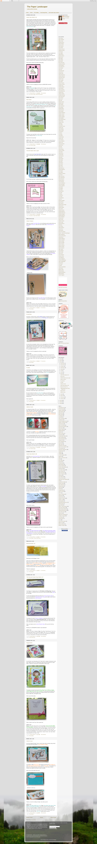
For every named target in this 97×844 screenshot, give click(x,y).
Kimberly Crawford (62, 173)
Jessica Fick (61, 142)
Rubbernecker (61, 486)
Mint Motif (60, 461)
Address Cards (29, 407)
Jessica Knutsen (61, 143)
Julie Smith (60, 161)
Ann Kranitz (61, 51)
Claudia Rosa (61, 92)
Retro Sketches (61, 484)
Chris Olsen (61, 81)
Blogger (54, 839)
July (61, 370)
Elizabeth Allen (61, 108)
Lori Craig (60, 192)
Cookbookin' (61, 419)
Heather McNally (61, 116)
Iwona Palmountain (62, 119)
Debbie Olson (61, 103)
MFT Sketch (61, 460)
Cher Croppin (61, 80)
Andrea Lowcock (61, 49)
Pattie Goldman (61, 227)
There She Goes (32, 637)
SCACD (60, 488)
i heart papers (61, 448)
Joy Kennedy (61, 154)
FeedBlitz (55, 828)
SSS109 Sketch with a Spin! (32, 150)
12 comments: (43, 570)
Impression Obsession (63, 449)
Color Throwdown (62, 418)
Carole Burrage (61, 70)
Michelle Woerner (62, 215)
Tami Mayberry (61, 257)
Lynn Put (60, 199)
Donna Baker (61, 107)
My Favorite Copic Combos (54, 12)
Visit (63, 287)
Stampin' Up (61, 499)
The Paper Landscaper (37, 6)
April (62, 394)
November (63, 364)
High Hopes (61, 444)
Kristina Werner (61, 180)
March (62, 395)
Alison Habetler (61, 39)
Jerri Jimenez (61, 139)
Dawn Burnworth (61, 96)
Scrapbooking (61, 490)
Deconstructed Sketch (62, 426)
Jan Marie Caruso (62, 126)
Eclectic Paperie (61, 429)
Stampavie (60, 495)
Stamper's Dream (62, 498)
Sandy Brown (61, 237)
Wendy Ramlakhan (62, 272)
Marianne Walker (62, 200)
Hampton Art (61, 440)
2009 (61, 401)
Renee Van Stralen (62, 231)
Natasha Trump (61, 220)
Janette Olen (61, 127)
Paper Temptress (62, 473)
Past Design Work (43, 12)
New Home (28, 99)
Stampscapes (61, 503)
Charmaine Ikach (62, 77)
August (62, 369)
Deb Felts (60, 100)
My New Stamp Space (62, 467)
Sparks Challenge (62, 494)
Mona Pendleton (61, 216)
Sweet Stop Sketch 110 (31, 17)
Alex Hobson (61, 38)
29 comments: (43, 93)
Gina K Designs (61, 437)
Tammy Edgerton (62, 258)
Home (27, 12)
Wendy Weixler (61, 273)
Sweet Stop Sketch (39, 94)
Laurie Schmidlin (61, 184)
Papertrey (60, 475)
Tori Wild (60, 265)
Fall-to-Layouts (61, 433)
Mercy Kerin (61, 208)
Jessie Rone (61, 145)
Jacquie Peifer (61, 122)
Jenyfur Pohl (61, 138)
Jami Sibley (61, 124)
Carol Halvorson (61, 66)
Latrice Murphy (61, 181)
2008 (61, 403)
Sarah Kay (60, 487)
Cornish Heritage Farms (63, 421)
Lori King (60, 193)
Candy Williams (61, 65)
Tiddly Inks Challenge (62, 514)
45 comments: (43, 812)
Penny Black (31, 362)
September (63, 367)
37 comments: (43, 361)
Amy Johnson (61, 46)
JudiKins (60, 452)
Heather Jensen (61, 115)
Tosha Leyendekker (62, 266)
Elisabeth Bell (61, 430)
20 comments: (43, 447)
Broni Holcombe (61, 62)
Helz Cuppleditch (62, 441)
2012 (61, 360)
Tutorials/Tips (61, 518)
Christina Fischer (62, 84)
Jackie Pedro (61, 120)
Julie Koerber (61, 158)
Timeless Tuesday (62, 515)
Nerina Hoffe (61, 222)
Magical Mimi (29, 642)
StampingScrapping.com (63, 502)
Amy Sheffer (61, 47)
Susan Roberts (61, 254)
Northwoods (61, 468)
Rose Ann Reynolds (62, 235)
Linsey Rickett (61, 191)
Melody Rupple (61, 207)
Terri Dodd (60, 264)
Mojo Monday (61, 464)
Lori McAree (61, 195)
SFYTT (60, 492)
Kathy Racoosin (61, 168)
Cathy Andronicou (62, 74)
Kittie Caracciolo (61, 176)
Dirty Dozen (61, 427)
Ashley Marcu (61, 54)
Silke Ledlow (61, 249)
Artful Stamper (61, 411)
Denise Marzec (66, 16)
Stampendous (61, 496)
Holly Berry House (62, 445)
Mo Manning (61, 463)
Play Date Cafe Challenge (63, 479)
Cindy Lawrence (61, 89)
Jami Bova (60, 123)
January (62, 398)
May (61, 373)
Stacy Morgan (61, 250)
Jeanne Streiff (61, 130)
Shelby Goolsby (61, 246)
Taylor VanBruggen (62, 261)
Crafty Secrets (61, 423)
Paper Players (61, 471)
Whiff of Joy (61, 522)
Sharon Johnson (61, 245)
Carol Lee (60, 69)
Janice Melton (61, 128)
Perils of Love (29, 741)
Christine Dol (61, 85)
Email (31, 12)
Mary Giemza (61, 203)
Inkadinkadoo (61, 450)
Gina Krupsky (61, 111)
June (62, 372)
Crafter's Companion (62, 422)
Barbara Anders (61, 55)
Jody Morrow (61, 153)
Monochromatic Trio (30, 543)
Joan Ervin (60, 147)
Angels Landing (61, 410)
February (62, 397)
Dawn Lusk (61, 99)
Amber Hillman (61, 43)
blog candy (60, 414)
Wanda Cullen (61, 269)
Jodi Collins (61, 151)
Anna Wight (61, 53)
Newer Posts (29, 817)
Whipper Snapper (62, 525)
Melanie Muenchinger (62, 204)
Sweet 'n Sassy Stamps (63, 506)
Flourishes (31, 215)
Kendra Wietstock (62, 169)
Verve (60, 519)
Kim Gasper (61, 170)
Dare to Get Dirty (62, 425)
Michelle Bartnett (62, 211)
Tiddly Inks (60, 513)
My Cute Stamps (61, 465)
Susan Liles (61, 253)
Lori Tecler (60, 196)
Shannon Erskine (62, 239)
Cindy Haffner (61, 88)
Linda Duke (61, 189)
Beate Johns (61, 57)
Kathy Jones (61, 166)
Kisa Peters (61, 174)
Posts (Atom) (33, 819)
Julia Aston (60, 157)
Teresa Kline (61, 262)
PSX (59, 480)
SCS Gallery (36, 12)
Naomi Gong (61, 219)
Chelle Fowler (61, 78)
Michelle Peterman (62, 212)
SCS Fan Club (61, 491)
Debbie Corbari (61, 101)
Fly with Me (28, 314)
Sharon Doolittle (61, 242)
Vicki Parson (61, 268)
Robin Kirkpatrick (62, 234)
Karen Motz (61, 165)
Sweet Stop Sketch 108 (31, 454)
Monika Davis (61, 218)
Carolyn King (61, 73)
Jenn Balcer (61, 135)
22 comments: (43, 214)
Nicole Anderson (61, 223)
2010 (61, 400)
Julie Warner (61, 162)
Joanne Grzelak (61, 150)
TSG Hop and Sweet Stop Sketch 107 (34, 577)
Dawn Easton (61, 97)
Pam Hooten (61, 226)
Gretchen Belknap (62, 112)
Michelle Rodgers (62, 214)
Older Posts (53, 817)
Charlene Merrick (62, 76)
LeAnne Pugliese (62, 185)
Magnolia (60, 456)
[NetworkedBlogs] (64, 528)
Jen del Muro (61, 131)
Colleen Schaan (61, 93)
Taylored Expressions (62, 510)
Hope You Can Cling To (63, 446)
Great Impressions (62, 438)
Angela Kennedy (61, 50)
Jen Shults (60, 134)
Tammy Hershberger (62, 260)
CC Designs (61, 415)
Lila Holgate (61, 188)
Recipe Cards (61, 483)
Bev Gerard (61, 61)
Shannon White (61, 241)
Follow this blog (65, 530)
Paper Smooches (62, 472)
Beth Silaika (61, 58)
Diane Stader (61, 104)
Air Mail (28, 367)
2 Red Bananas (61, 407)
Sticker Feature (29, 221)
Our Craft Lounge (32, 94)
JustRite (60, 453)
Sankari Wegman (62, 238)
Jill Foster (60, 146)
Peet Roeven (61, 230)
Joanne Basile (61, 149)
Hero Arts (60, 442)
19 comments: (43, 144)
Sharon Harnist (61, 243)
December (63, 363)
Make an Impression (62, 457)
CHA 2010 (60, 417)
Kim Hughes (61, 172)
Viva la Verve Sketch (62, 521)
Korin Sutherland (62, 177)
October (62, 366)
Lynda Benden (61, 197)
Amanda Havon (61, 42)
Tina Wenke (61, 517)
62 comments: (43, 636)
